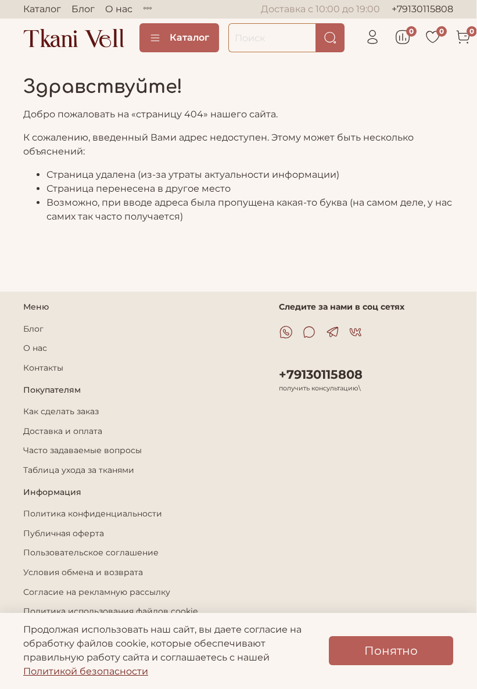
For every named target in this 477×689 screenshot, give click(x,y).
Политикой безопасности (85, 671)
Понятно (391, 651)
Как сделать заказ (61, 411)
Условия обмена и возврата (83, 572)
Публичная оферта (63, 533)
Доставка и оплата (62, 431)
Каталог (42, 9)
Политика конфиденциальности (92, 513)
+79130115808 (422, 9)
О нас (118, 9)
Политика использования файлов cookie (110, 611)
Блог (83, 9)
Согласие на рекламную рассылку (96, 592)
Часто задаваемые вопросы (82, 450)
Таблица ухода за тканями (78, 470)
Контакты (43, 368)
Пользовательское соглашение (91, 552)
